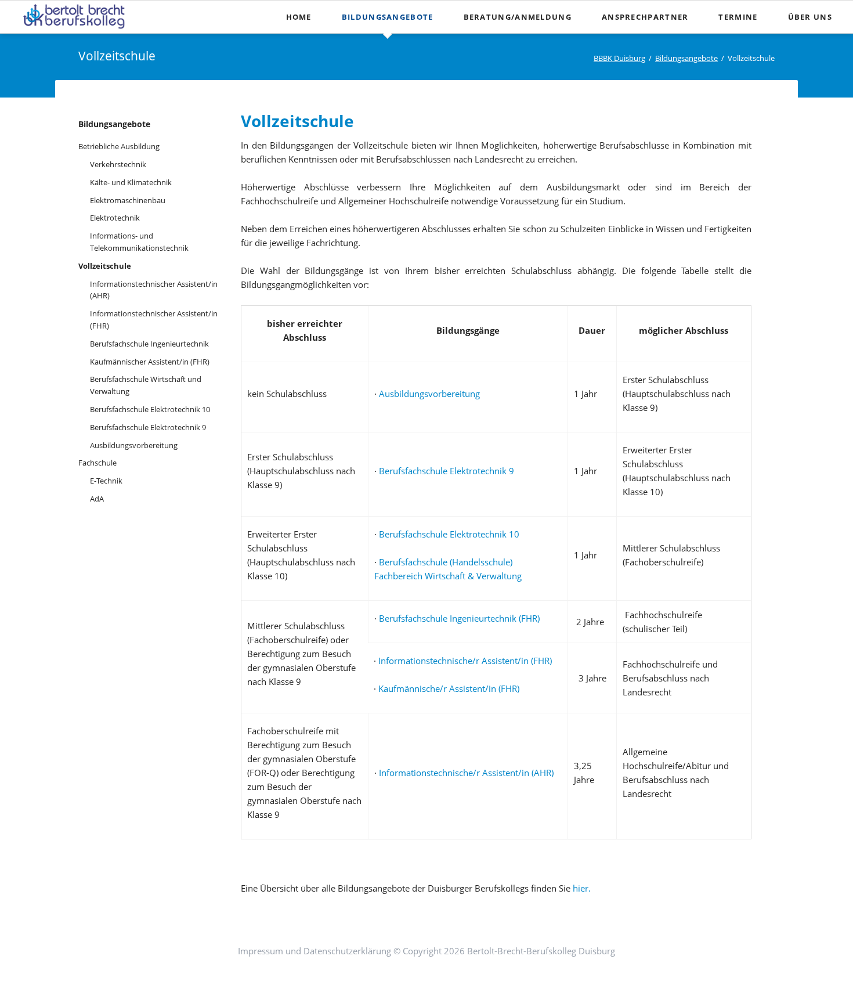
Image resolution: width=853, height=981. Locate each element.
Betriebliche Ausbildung (119, 146)
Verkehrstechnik (118, 164)
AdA (97, 498)
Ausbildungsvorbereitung (429, 393)
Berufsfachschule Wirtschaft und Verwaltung (145, 385)
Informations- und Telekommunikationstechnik (139, 241)
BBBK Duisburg (619, 58)
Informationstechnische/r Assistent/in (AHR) (466, 772)
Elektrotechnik (115, 217)
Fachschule (97, 462)
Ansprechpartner (645, 17)
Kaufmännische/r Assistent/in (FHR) (448, 688)
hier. (582, 888)
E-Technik (106, 480)
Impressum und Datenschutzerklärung (314, 951)
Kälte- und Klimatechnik (131, 182)
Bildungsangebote (387, 17)
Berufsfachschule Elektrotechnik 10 (449, 534)
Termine (737, 17)
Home (299, 17)
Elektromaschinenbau (127, 200)
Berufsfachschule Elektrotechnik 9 (446, 471)
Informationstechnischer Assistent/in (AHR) (154, 290)
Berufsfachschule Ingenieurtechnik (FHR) (459, 618)
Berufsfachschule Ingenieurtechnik (149, 343)
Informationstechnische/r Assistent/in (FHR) (464, 660)
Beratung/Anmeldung (518, 17)
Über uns (810, 17)
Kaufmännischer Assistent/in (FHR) (149, 361)
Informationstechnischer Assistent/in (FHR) (154, 319)
